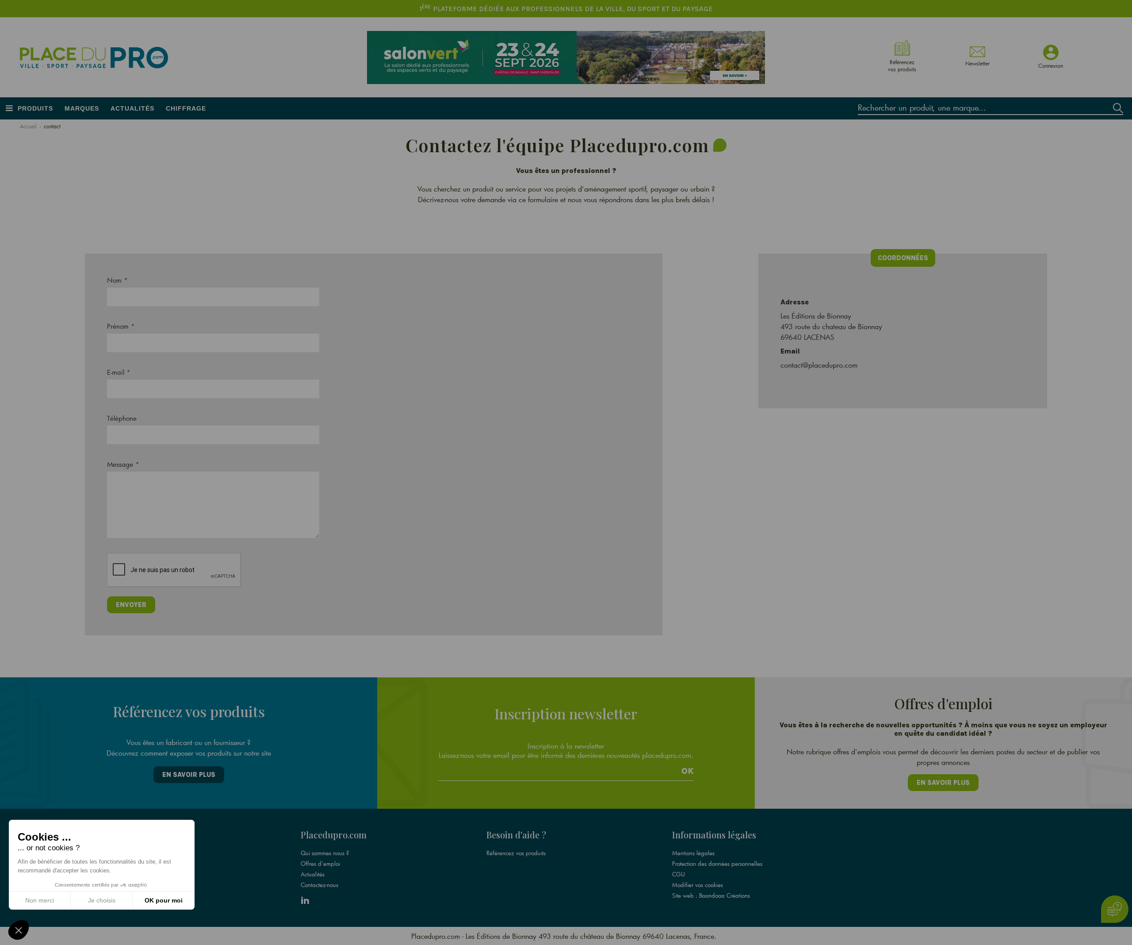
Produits (35, 108)
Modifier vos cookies (697, 885)
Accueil (28, 126)
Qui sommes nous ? (325, 853)
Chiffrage (186, 108)
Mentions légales (693, 853)
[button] (18, 930)
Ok (687, 771)
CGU (678, 874)
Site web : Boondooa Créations (711, 895)
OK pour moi (164, 900)
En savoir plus (188, 775)
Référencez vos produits (516, 853)
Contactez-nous (319, 885)
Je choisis (101, 900)
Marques (82, 108)
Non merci (39, 900)
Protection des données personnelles (717, 864)
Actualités (132, 108)
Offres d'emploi (320, 864)
